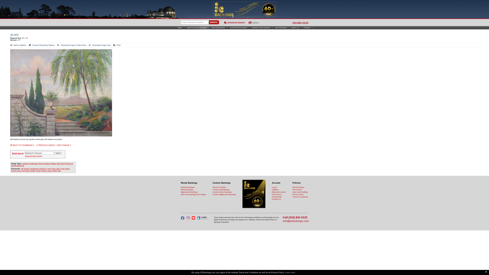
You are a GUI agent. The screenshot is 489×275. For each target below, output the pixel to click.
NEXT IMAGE (63, 145)
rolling (54, 171)
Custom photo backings (222, 192)
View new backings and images (193, 194)
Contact (307, 28)
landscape (34, 169)
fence (19, 171)
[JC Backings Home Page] (253, 207)
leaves (44, 171)
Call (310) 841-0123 (295, 217)
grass (49, 171)
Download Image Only (101, 45)
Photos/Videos (281, 28)
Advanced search (279, 192)
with (57, 169)
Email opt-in (276, 194)
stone (67, 169)
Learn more (290, 272)
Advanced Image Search (33, 156)
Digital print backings (189, 192)
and (23, 171)
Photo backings (187, 190)
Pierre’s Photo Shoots (261, 28)
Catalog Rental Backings (196, 28)
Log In (274, 187)
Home (180, 28)
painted (42, 169)
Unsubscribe (277, 197)
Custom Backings (218, 28)
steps (27, 171)
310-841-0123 (300, 23)
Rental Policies (298, 187)
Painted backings (188, 187)
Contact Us (276, 199)
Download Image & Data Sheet (73, 45)
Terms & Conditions (300, 197)
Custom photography (221, 190)
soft (48, 169)
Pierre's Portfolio (219, 187)
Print (118, 45)
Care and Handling (300, 192)
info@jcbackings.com (295, 221)
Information (297, 190)
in (46, 169)
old (22, 169)
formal (13, 171)
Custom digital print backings (224, 194)
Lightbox (255, 23)
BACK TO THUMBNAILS (23, 145)
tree (63, 169)
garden (33, 171)
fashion (27, 169)
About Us (295, 28)
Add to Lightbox (19, 45)
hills (59, 171)
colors (53, 169)
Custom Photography (238, 28)
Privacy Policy (298, 194)
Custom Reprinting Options (43, 45)
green (38, 171)
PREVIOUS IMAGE (46, 145)
